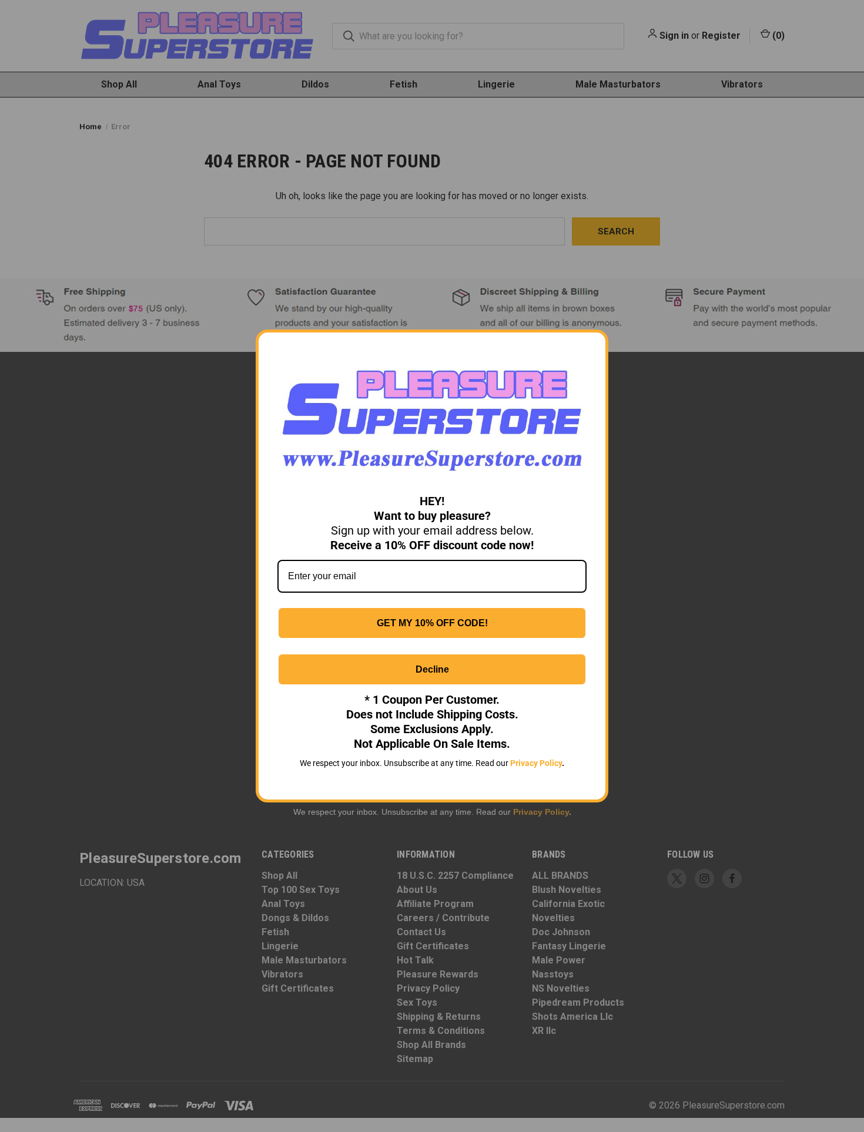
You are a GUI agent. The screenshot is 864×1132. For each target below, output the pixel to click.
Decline (432, 669)
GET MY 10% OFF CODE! (432, 623)
